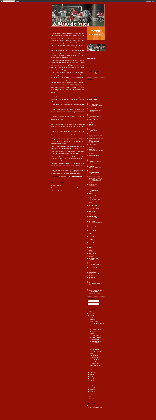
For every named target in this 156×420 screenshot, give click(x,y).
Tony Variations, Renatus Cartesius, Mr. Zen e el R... (96, 338)
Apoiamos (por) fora (93, 282)
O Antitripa (91, 166)
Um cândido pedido (94, 345)
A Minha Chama (92, 144)
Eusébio (90, 227)
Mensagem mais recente (56, 187)
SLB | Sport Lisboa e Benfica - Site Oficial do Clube (95, 290)
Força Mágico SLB (93, 253)
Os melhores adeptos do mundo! (95, 167)
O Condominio (91, 259)
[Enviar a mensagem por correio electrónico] (73, 176)
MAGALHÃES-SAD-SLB (94, 177)
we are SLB (91, 236)
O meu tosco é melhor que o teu (96, 351)
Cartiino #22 (92, 333)
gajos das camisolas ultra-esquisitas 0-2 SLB (95, 342)
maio (91, 383)
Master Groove (92, 149)
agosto (91, 376)
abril (91, 385)
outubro (92, 372)
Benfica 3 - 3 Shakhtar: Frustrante (95, 135)
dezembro (92, 315)
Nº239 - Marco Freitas (93, 244)
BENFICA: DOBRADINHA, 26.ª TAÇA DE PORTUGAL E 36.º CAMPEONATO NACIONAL (95, 179)
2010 (90, 396)
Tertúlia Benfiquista (93, 119)
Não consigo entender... (95, 349)
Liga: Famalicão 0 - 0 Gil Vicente (95, 105)
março (91, 387)
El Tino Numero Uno (91, 58)
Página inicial (69, 187)
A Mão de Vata (78, 5)
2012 (90, 313)
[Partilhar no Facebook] (80, 176)
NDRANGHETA (92, 212)
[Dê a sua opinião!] (76, 176)
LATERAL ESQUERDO (94, 199)
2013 (90, 311)
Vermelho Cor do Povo (95, 321)
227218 (90, 193)
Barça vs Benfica (92, 185)
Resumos (90, 146)
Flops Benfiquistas (93, 272)
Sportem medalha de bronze (94, 264)
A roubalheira (91, 269)
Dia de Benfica (92, 129)
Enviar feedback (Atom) (62, 190)
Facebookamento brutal (95, 357)
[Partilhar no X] (78, 176)
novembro (92, 317)
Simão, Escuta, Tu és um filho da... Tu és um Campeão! (95, 171)
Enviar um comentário (56, 185)
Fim (89, 278)
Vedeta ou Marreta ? (93, 242)
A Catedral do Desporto (94, 230)
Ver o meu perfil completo (94, 407)
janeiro (91, 391)
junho (91, 380)
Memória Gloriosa (93, 216)
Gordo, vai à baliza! (93, 184)
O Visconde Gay (92, 263)
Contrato (91, 369)
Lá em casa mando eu (94, 155)
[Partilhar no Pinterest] (81, 176)
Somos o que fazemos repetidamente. (96, 222)
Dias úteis (91, 124)
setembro (92, 374)
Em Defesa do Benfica (94, 109)
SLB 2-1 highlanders (94, 335)
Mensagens (91, 301)
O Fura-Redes (92, 115)
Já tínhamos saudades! (93, 130)
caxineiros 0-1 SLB (94, 355)
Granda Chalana (92, 288)
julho (91, 378)
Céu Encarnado (92, 277)
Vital (90, 213)
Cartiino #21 (92, 347)
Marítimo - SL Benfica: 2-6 (94, 208)
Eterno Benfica (92, 221)
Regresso (90, 121)
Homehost (96, 75)
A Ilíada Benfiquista (93, 226)
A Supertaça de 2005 (93, 217)
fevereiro (92, 389)
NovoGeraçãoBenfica (93, 99)
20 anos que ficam (92, 125)
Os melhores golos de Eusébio (95, 116)
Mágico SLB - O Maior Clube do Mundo (96, 206)
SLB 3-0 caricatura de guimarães (97, 367)
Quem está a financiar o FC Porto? (95, 100)
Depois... (91, 353)
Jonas (90, 156)
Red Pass (91, 134)
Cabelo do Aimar (93, 189)
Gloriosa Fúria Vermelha (94, 293)
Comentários (92, 303)
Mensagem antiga (80, 187)
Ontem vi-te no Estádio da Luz (96, 138)
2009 (90, 398)
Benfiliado (91, 160)
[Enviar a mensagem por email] (75, 176)
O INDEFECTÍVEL (93, 104)
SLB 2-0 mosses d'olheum (95, 329)
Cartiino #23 (92, 327)
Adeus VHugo (91, 254)
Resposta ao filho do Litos (95, 365)
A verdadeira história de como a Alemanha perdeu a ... (96, 362)
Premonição (92, 331)
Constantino (92, 405)
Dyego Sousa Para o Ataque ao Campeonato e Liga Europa (95, 140)
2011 (90, 394)
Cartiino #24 (92, 319)
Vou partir (91, 173)
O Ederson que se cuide (93, 190)
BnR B (90, 247)
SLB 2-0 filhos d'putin (94, 359)
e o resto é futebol (93, 267)
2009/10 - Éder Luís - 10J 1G (94, 273)
